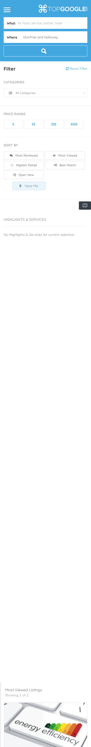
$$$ (53, 124)
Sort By (11, 145)
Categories (14, 82)
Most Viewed (67, 155)
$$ (33, 124)
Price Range (14, 114)
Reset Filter (78, 68)
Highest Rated (26, 165)
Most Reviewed (26, 155)
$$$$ (74, 124)
